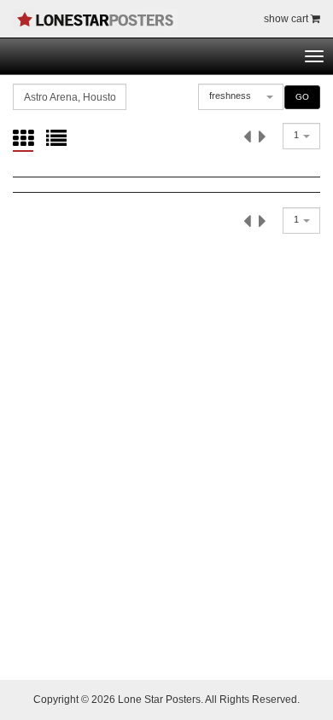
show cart (287, 19)
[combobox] (240, 97)
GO (302, 97)
